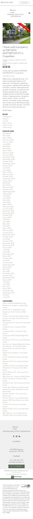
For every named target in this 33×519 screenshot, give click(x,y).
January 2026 (8, 142)
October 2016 (7, 258)
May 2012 (6, 286)
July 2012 (6, 282)
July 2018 (6, 250)
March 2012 (7, 288)
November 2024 (9, 159)
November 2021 (8, 213)
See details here (8, 76)
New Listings (7, 123)
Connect (24, 2)
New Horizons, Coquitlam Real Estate (16, 376)
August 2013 (7, 267)
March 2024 (7, 172)
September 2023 (9, 179)
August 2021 (7, 217)
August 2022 (7, 194)
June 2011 (6, 297)
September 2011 (8, 293)
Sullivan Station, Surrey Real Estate (15, 398)
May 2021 (6, 224)
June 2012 (6, 284)
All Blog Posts (7, 116)
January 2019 (8, 241)
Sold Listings (7, 127)
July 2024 (6, 168)
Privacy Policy (16, 472)
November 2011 (8, 291)
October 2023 (8, 176)
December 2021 (8, 211)
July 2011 (6, 295)
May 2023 (6, 183)
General (6, 119)
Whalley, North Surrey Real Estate (15, 415)
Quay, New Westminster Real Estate (16, 387)
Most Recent (7, 133)
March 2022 (7, 204)
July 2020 (6, 239)
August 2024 (7, 166)
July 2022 (6, 196)
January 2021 (8, 232)
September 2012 (9, 278)
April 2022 (6, 202)
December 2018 (8, 243)
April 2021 (6, 226)
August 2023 (7, 181)
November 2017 (8, 254)
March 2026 (7, 138)
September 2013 (9, 265)
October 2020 (8, 237)
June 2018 (6, 252)
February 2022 (8, 207)
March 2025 (7, 150)
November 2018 (8, 245)
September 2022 (9, 191)
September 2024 (9, 163)
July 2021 (6, 219)
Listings (5, 121)
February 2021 (8, 230)
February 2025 (8, 153)
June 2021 (6, 222)
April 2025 (6, 148)
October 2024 (8, 161)
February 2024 (8, 174)
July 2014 (6, 260)
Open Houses (7, 125)
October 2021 (7, 215)
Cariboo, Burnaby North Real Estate (16, 316)
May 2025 (6, 146)
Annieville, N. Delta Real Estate (14, 310)
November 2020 (9, 234)
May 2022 (6, 200)
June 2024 (6, 170)
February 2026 (8, 140)
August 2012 (7, 280)
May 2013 (6, 269)
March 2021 (7, 228)
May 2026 (6, 135)
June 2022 (6, 198)
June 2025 (7, 144)
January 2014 (8, 262)
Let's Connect (16, 466)
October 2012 (7, 275)
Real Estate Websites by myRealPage (16, 474)
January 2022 (8, 209)
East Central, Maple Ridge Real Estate (16, 344)
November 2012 (8, 273)
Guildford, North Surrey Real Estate (15, 366)
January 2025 (8, 155)
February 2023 (8, 187)
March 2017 (7, 256)
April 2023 (6, 185)
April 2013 (6, 271)
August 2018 (7, 247)
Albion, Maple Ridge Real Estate (14, 303)
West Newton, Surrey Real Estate (14, 413)
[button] (13, 436)
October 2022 (8, 189)
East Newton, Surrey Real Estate (14, 346)
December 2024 (9, 157)
